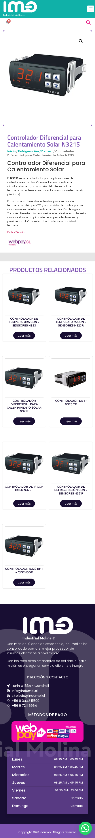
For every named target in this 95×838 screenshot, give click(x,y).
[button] (90, 9)
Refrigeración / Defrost (35, 151)
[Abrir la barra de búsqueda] (88, 22)
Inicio (11, 151)
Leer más (24, 336)
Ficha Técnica (17, 232)
